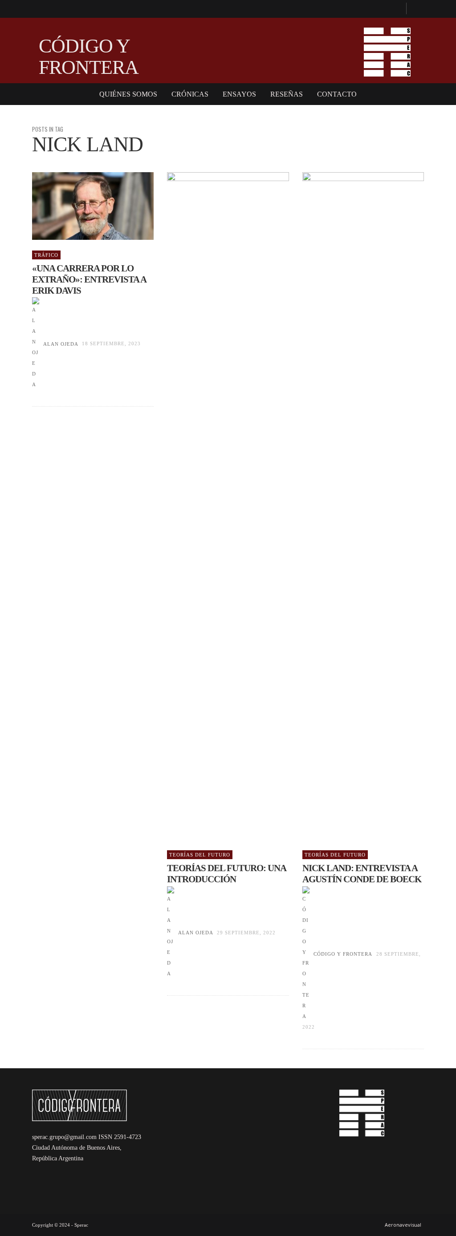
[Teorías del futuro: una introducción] (213, 505)
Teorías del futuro (199, 854)
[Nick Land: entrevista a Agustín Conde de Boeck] (348, 505)
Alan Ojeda (60, 344)
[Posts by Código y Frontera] (305, 954)
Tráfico (46, 255)
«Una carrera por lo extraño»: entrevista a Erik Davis (89, 279)
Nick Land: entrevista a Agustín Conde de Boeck (361, 874)
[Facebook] (395, 9)
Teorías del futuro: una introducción (226, 874)
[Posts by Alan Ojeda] (35, 344)
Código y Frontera (343, 954)
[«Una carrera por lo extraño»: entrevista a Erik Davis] (78, 206)
